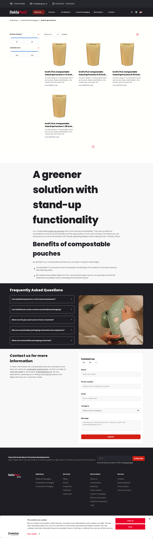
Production (67, 486)
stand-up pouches (56, 231)
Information (98, 12)
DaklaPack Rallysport (99, 501)
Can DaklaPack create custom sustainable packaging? (36, 309)
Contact (111, 12)
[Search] (132, 12)
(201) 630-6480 (16, 372)
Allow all (130, 521)
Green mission (96, 490)
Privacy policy (123, 486)
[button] (24, 34)
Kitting (65, 482)
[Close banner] (150, 519)
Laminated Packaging (30, 20)
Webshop (37, 12)
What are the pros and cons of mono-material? (33, 320)
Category (85, 406)
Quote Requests (123, 482)
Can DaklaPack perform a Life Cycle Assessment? (33, 299)
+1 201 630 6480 (19, 4)
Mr (84, 362)
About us (93, 479)
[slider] (10, 38)
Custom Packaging (83, 12)
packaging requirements (37, 369)
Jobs (92, 505)
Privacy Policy (128, 463)
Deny (130, 527)
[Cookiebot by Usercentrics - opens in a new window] (13, 533)
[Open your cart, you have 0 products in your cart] (136, 12)
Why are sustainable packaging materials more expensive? (38, 330)
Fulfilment (67, 490)
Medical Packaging (43, 479)
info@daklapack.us (40, 4)
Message (85, 418)
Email (83, 394)
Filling (65, 479)
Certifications (95, 482)
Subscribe (138, 458)
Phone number (87, 382)
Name (83, 370)
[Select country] (141, 12)
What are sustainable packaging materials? (31, 340)
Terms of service (124, 490)
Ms (90, 362)
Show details (32, 534)
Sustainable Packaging (45, 482)
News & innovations (98, 498)
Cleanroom (67, 494)
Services (52, 12)
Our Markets (65, 12)
